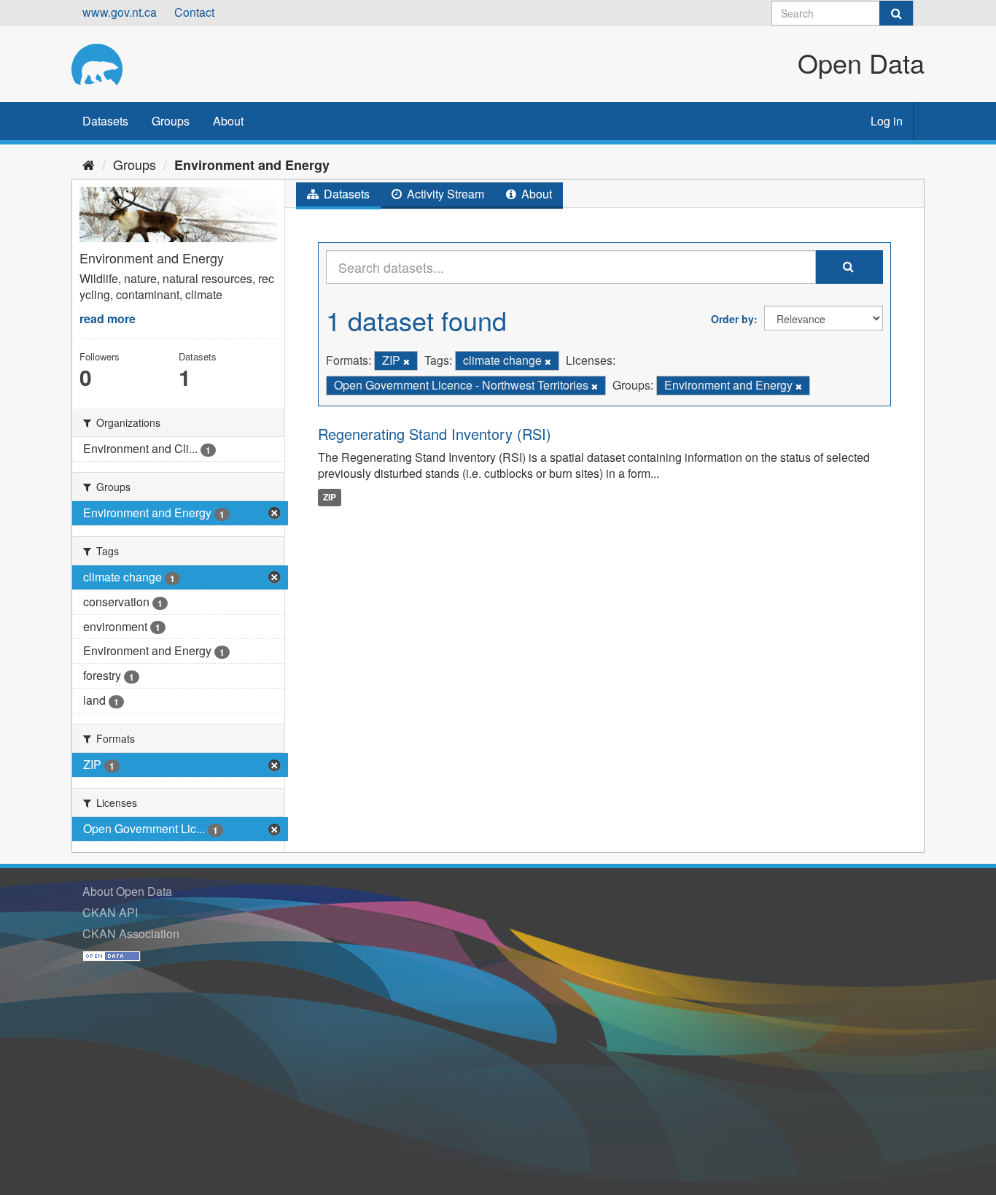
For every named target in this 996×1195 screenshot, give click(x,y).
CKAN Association (130, 933)
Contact (194, 12)
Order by (732, 319)
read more (107, 318)
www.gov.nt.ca (119, 12)
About (228, 120)
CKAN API (110, 912)
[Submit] (896, 13)
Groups (171, 120)
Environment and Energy (252, 164)
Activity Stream (444, 193)
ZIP (329, 496)
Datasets (105, 120)
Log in (887, 120)
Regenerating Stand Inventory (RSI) (434, 433)
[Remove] (406, 361)
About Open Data (127, 891)
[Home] (88, 164)
